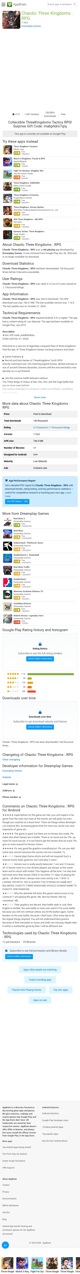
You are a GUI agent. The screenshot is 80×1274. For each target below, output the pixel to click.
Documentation (9, 1198)
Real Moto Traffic (22, 567)
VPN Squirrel (8, 1168)
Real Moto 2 (19, 518)
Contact (6, 1185)
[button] (40, 784)
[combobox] (59, 4)
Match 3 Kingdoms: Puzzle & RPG (29, 158)
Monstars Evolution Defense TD (28, 591)
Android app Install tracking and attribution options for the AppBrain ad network (18, 1230)
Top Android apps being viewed (16, 1147)
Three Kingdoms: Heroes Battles (29, 207)
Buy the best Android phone (55, 1141)
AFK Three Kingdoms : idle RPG (28, 219)
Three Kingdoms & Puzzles (26, 195)
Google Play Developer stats (55, 1120)
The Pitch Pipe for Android (14, 1154)
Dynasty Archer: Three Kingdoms (29, 231)
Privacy (5, 1192)
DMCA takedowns (10, 1205)
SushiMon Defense (22, 603)
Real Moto (18, 531)
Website (6, 777)
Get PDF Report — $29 (17, 501)
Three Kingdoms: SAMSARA (27, 183)
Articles (6, 1212)
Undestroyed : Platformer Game (28, 543)
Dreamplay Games (34, 513)
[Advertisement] (40, 70)
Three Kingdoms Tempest (26, 146)
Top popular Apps (50, 1134)
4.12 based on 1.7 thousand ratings (51, 427)
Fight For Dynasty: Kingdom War (29, 171)
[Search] (74, 4)
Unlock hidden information (40, 658)
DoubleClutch (20, 579)
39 (34, 447)
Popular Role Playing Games (26, 989)
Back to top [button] (73, 1246)
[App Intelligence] (5, 1245)
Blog (4, 1219)
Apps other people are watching (40, 969)
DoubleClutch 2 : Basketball (26, 555)
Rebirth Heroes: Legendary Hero (28, 615)
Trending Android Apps (52, 1127)
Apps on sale (40, 1000)
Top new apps (60, 989)
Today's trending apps (40, 979)
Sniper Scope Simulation (13, 1161)
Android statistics (50, 1113)
